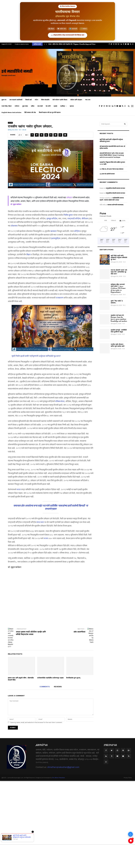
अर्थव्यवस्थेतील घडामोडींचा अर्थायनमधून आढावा (50, 678)
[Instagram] (105, 106)
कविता (32, 106)
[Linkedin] (113, 106)
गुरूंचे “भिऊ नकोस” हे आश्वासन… (117, 302)
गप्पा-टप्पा (87, 100)
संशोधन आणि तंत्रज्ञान (76, 100)
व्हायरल (72, 106)
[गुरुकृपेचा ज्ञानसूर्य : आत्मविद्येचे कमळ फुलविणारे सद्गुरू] (105, 334)
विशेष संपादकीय (45, 100)
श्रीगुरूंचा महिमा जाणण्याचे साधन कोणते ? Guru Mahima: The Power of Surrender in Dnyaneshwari (118, 288)
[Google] (110, 106)
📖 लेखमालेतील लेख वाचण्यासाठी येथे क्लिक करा (67, 35)
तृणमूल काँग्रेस (52, 218)
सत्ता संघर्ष (40, 106)
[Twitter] (102, 106)
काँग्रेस (77, 231)
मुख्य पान (4, 100)
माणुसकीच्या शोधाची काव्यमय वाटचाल (115, 188)
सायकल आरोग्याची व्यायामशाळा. (115, 205)
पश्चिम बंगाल (59, 401)
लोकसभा (14, 226)
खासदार (54, 231)
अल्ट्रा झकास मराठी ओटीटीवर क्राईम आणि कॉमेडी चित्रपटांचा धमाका (31, 633)
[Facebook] (100, 106)
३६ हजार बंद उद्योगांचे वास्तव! (107, 174)
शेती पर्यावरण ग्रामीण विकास (60, 100)
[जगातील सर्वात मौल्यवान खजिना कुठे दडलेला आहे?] (105, 348)
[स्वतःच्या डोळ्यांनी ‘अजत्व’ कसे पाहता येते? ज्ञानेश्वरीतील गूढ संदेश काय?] (105, 274)
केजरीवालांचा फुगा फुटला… (73, 678)
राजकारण (59, 298)
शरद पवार (40, 522)
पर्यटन (36, 100)
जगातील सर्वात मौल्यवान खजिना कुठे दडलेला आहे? (118, 345)
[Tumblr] (115, 106)
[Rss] (123, 106)
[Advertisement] (50, 596)
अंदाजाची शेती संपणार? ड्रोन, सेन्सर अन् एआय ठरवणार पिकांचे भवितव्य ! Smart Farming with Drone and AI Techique (112, 155)
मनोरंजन (17, 106)
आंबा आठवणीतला (79, 631)
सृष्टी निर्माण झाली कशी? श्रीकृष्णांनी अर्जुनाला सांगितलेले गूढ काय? (36, 356)
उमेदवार (69, 197)
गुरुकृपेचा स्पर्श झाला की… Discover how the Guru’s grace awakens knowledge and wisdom (119, 318)
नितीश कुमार (68, 215)
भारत (19, 489)
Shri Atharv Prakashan (58, 777)
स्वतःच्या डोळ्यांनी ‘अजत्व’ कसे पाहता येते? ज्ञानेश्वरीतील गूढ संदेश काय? (119, 272)
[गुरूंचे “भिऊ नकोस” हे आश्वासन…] (105, 305)
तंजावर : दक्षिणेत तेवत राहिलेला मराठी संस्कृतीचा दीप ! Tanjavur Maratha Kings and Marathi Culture (75, 44)
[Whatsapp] (125, 106)
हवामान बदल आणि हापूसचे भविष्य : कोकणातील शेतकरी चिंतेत (21, 679)
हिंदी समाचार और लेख (30, 112)
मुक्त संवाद (25, 106)
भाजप (46, 538)
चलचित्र (62, 106)
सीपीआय (85, 218)
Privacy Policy (128, 777)
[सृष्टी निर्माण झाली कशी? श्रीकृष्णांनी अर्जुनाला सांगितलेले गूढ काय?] (52, 328)
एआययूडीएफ (55, 238)
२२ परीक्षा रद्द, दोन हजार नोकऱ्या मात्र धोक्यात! (111, 169)
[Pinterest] (107, 106)
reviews (58, 687)
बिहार (29, 254)
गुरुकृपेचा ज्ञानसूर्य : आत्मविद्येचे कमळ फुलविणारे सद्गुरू (119, 331)
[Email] (120, 106)
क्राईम (55, 106)
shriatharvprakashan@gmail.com (63, 767)
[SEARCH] (125, 124)
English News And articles (11, 112)
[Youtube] (117, 106)
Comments (45, 687)
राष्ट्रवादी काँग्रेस (74, 218)
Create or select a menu (22, 44)
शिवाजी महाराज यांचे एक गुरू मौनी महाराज (50, 112)
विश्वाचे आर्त (28, 100)
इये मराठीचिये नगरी (17, 72)
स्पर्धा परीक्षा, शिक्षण (7, 106)
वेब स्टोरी (48, 106)
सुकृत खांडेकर (17, 204)
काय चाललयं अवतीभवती (15, 100)
